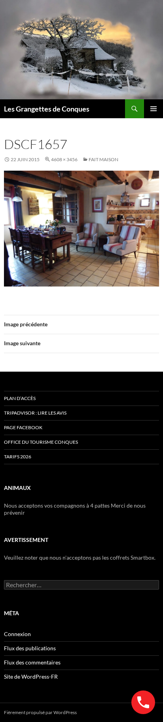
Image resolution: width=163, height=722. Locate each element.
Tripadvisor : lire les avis (35, 413)
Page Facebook (23, 427)
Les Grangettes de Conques (46, 108)
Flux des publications (30, 648)
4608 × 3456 (64, 159)
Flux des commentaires (32, 662)
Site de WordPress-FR (31, 676)
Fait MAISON (103, 159)
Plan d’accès (20, 398)
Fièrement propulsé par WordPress (40, 712)
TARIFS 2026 (17, 457)
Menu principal (153, 108)
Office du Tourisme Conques (41, 442)
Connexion (17, 634)
